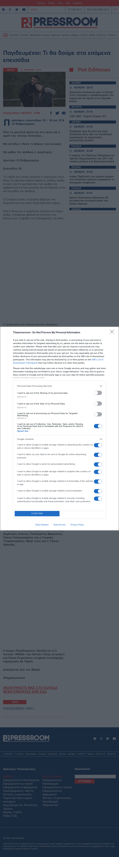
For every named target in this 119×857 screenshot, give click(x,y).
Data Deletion (42, 524)
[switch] (98, 393)
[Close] (113, 333)
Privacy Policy (77, 524)
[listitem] (59, 386)
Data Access (59, 524)
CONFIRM (37, 513)
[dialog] (59, 429)
